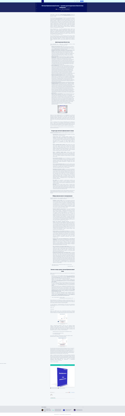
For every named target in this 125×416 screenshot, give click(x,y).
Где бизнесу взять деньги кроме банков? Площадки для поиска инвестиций (58, 410)
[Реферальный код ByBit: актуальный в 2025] (64, 410)
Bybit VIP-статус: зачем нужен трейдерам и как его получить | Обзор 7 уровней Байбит (47, 410)
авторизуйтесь (73, 392)
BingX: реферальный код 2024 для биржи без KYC (79, 410)
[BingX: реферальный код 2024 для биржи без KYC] (75, 410)
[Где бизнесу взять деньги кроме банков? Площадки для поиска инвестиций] (53, 410)
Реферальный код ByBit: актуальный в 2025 (69, 410)
